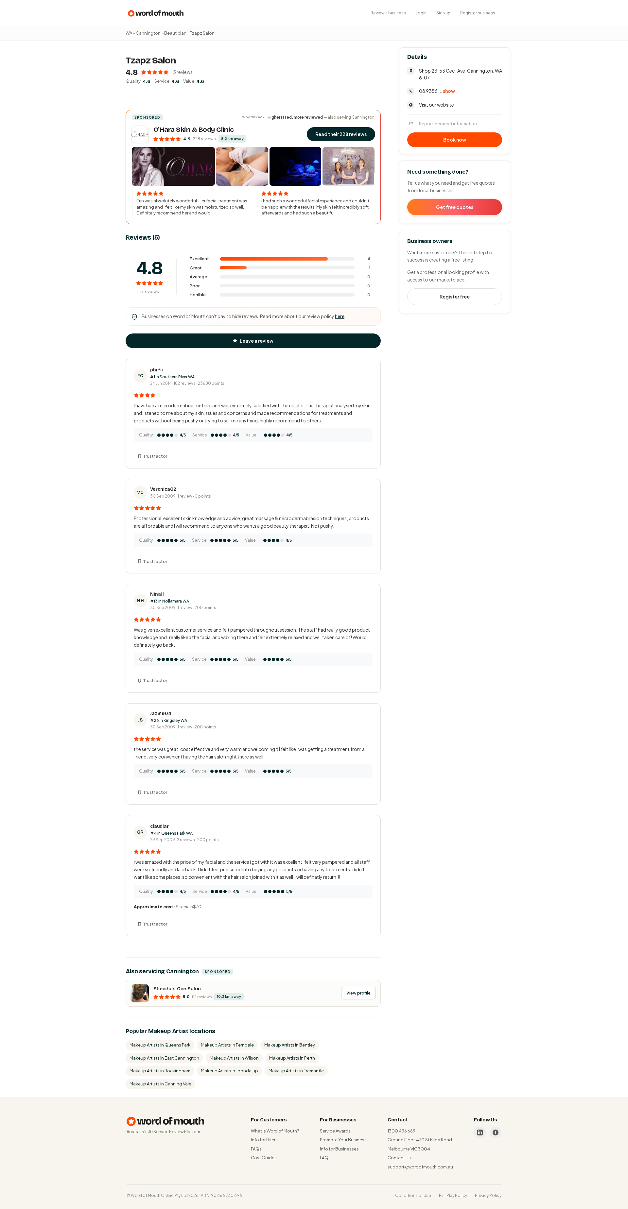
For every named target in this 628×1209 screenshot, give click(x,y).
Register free (455, 296)
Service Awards (335, 1130)
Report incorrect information (448, 123)
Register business (477, 12)
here (339, 316)
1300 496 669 (401, 1130)
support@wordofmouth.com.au (420, 1166)
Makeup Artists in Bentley (289, 1044)
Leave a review (256, 341)
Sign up (443, 12)
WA (129, 33)
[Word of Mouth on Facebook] (495, 1132)
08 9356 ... (437, 91)
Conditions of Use (413, 1195)
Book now (454, 139)
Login (421, 12)
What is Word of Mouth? (275, 1130)
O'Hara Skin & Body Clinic (193, 129)
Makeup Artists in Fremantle (296, 1070)
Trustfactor (155, 456)
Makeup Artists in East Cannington (164, 1058)
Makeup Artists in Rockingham (160, 1070)
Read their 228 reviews (341, 134)
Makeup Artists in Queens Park (160, 1044)
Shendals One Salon (177, 989)
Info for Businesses (339, 1148)
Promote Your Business (343, 1139)
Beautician (175, 33)
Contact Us (399, 1157)
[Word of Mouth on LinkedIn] (480, 1132)
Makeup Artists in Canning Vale (160, 1083)
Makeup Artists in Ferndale (227, 1044)
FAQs (256, 1148)
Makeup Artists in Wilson (234, 1058)
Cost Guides (264, 1157)
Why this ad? (253, 117)
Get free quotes (454, 207)
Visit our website (436, 104)
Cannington (148, 33)
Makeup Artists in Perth (292, 1058)
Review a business (388, 12)
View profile (358, 993)
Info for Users (264, 1139)
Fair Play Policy (453, 1195)
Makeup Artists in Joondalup (229, 1070)
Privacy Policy (488, 1195)
